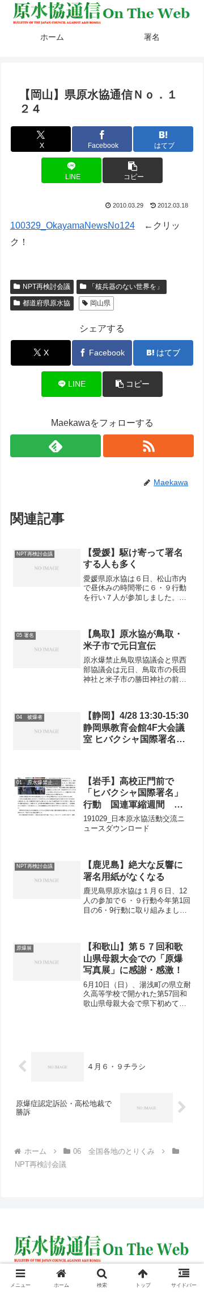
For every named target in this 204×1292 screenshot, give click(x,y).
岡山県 (100, 303)
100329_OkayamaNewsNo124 (72, 225)
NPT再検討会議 (46, 287)
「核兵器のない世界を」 (125, 287)
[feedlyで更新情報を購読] (55, 445)
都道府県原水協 (46, 303)
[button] (132, 170)
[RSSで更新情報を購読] (148, 445)
